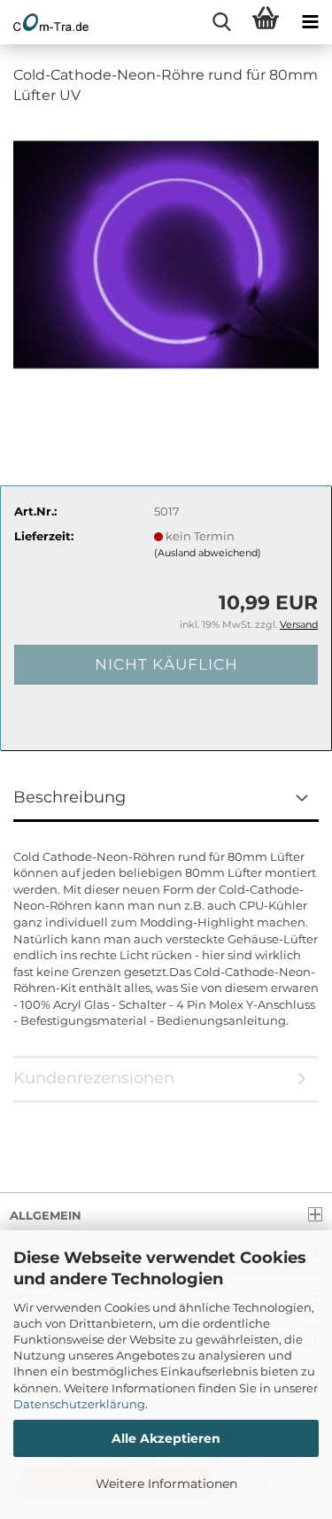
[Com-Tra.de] (44, 22)
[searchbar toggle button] (221, 22)
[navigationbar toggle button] (310, 22)
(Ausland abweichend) (207, 552)
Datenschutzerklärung (79, 1404)
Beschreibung (69, 797)
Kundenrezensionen (93, 1078)
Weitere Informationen (166, 1484)
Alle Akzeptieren (166, 1438)
